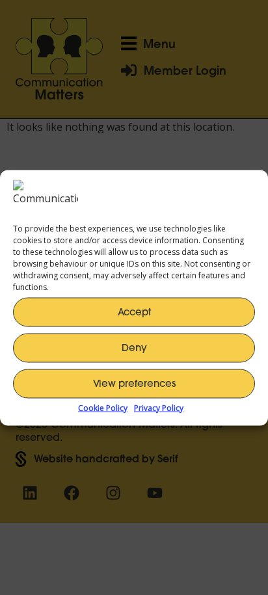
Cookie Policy (102, 407)
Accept (134, 312)
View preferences (134, 383)
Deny (134, 347)
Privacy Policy (158, 407)
